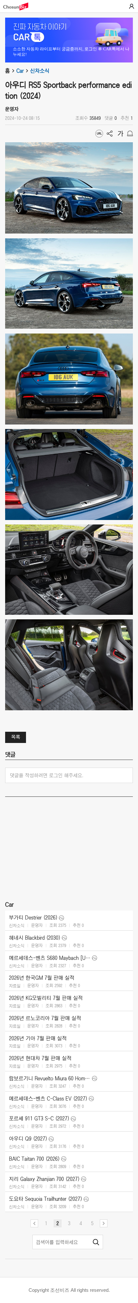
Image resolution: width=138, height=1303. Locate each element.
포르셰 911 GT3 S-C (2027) (39, 1118)
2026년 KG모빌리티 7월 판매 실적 (46, 998)
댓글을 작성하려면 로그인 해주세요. (46, 775)
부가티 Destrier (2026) (33, 917)
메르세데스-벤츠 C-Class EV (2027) (48, 1098)
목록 (15, 737)
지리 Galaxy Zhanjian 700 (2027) (44, 1179)
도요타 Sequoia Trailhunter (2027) (45, 1199)
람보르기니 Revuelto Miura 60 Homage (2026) (50, 1078)
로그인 (131, 6)
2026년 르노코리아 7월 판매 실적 (45, 1018)
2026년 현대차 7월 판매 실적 (40, 1058)
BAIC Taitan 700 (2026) (34, 1159)
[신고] (130, 133)
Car (20, 71)
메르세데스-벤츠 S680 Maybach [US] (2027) (50, 958)
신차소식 (39, 71)
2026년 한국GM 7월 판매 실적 (41, 978)
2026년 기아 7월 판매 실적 (38, 1038)
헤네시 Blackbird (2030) (34, 938)
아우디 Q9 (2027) (28, 1138)
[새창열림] (19, 7)
